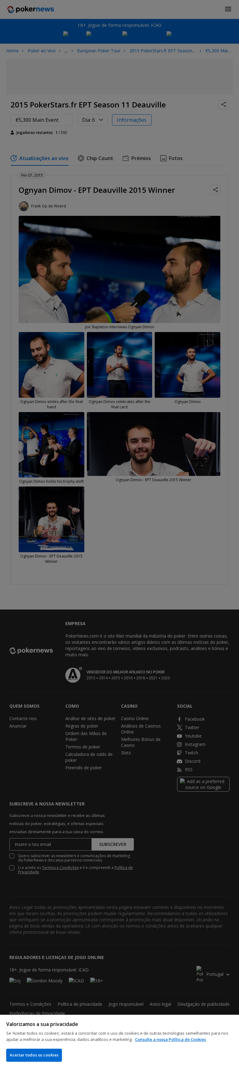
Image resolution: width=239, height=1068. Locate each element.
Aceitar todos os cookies (34, 1055)
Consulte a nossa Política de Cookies (170, 1039)
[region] (119, 1041)
